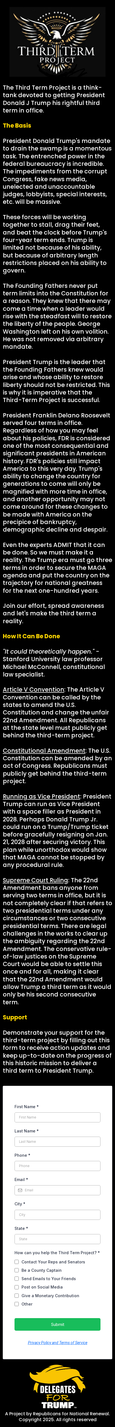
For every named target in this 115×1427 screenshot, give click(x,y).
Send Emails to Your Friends (48, 1278)
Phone (22, 1155)
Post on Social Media (42, 1287)
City (20, 1203)
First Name (27, 1106)
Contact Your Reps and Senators (53, 1261)
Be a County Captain (41, 1270)
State (21, 1228)
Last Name (27, 1131)
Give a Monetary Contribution (50, 1295)
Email (21, 1179)
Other (26, 1304)
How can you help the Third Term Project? (57, 1252)
